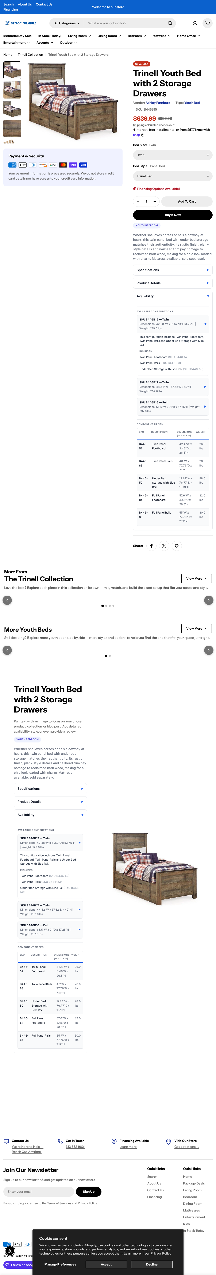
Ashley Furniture (158, 103)
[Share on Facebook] (151, 546)
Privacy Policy (161, 1253)
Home (7, 55)
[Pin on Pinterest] (177, 546)
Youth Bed (192, 103)
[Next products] (208, 600)
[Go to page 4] (113, 606)
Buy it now (173, 215)
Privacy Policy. (88, 1203)
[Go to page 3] (110, 606)
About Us (25, 4)
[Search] (170, 23)
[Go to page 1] (102, 606)
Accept (106, 1264)
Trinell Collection (30, 55)
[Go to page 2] (106, 606)
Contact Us (44, 4)
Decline (152, 1264)
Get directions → (186, 1147)
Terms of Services (59, 1203)
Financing (10, 9)
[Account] (194, 23)
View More (194, 578)
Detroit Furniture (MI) (31, 1256)
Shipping (138, 125)
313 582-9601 (75, 1147)
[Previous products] (7, 600)
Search (8, 4)
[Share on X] (164, 546)
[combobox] (112, 23)
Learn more (128, 1147)
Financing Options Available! (158, 189)
